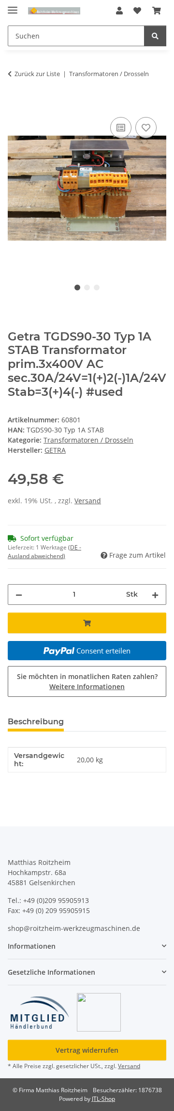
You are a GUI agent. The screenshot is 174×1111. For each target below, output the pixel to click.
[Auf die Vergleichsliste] (120, 127)
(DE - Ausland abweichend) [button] (44, 551)
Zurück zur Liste (37, 73)
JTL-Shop (103, 1099)
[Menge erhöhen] (155, 594)
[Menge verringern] (18, 594)
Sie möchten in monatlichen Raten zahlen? (87, 681)
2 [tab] (87, 287)
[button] (119, 10)
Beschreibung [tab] (36, 721)
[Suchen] (155, 36)
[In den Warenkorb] (15, 104)
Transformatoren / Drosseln (88, 439)
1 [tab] (77, 287)
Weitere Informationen (87, 686)
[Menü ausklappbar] (12, 6)
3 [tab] (97, 287)
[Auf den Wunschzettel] (146, 127)
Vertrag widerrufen (87, 1050)
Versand (87, 500)
